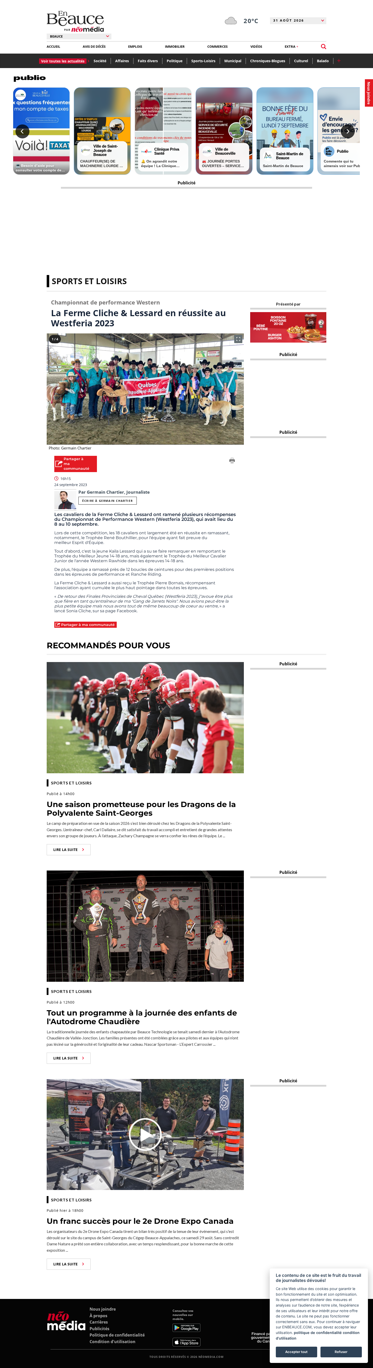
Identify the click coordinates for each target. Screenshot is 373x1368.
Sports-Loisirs (203, 60)
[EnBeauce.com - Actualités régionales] (75, 21)
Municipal (232, 60)
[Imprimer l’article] (232, 461)
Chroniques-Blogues (267, 60)
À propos (98, 1315)
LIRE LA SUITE (65, 849)
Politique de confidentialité (117, 1335)
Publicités (99, 1328)
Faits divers (148, 60)
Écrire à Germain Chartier (107, 501)
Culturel (301, 60)
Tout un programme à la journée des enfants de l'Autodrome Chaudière (142, 1017)
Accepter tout (296, 1352)
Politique (174, 60)
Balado (323, 60)
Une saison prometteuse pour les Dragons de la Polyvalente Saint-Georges (141, 809)
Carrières (99, 1322)
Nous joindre (103, 1309)
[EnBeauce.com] (66, 1327)
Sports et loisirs (89, 281)
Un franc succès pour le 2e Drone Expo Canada (140, 1221)
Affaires (122, 60)
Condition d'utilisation (112, 1341)
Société (100, 60)
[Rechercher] (323, 46)
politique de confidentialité (318, 1332)
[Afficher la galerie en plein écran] (238, 339)
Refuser (341, 1352)
